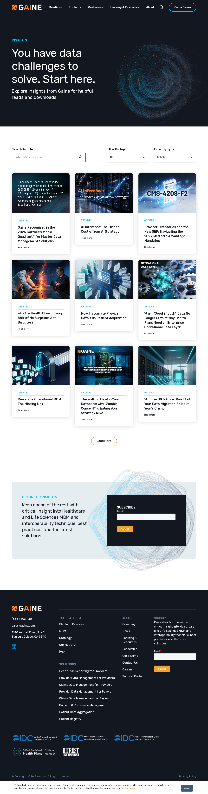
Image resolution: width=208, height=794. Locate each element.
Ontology (65, 638)
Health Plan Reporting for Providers (83, 671)
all (111, 157)
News (126, 631)
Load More (104, 441)
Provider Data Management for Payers (85, 691)
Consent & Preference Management (83, 705)
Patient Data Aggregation (76, 712)
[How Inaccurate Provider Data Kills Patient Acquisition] (104, 279)
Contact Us (130, 662)
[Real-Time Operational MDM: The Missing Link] (41, 365)
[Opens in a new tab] (34, 738)
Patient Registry (70, 719)
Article (161, 157)
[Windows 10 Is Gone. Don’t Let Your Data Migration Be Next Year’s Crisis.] (167, 365)
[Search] (161, 7)
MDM (62, 631)
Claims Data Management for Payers (84, 698)
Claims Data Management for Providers (85, 685)
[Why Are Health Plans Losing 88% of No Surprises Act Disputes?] (41, 279)
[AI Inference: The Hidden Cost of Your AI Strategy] (104, 193)
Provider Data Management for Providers (87, 678)
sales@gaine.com (23, 625)
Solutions (55, 7)
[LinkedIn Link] (33, 646)
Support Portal (132, 676)
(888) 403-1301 (22, 619)
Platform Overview (71, 624)
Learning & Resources (124, 7)
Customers (95, 7)
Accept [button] (187, 788)
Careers (127, 669)
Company (128, 624)
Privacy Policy (128, 788)
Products (75, 7)
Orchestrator (67, 645)
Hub (62, 651)
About (150, 7)
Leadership (129, 649)
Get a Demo (182, 7)
